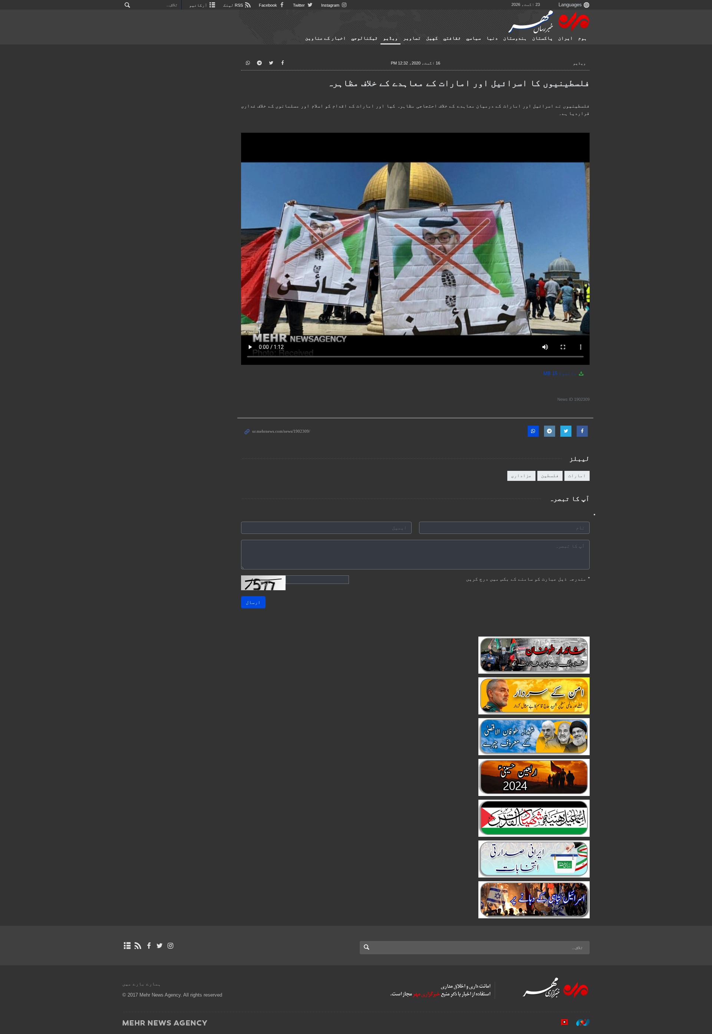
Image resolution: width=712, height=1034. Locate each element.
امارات (577, 475)
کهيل (432, 38)
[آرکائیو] (127, 945)
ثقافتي (452, 38)
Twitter (299, 5)
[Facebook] (148, 945)
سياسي (473, 38)
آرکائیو (198, 5)
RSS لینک (233, 5)
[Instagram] (170, 945)
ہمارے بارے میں (141, 984)
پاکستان (542, 38)
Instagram (330, 5)
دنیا (492, 38)
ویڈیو (390, 38)
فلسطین (550, 475)
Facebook (268, 5)
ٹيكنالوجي (364, 38)
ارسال (253, 602)
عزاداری (521, 475)
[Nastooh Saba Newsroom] (579, 1022)
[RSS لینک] (137, 945)
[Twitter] (159, 945)
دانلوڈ (560, 373)
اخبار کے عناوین (325, 38)
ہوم (582, 38)
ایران (565, 38)
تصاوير (412, 38)
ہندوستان (515, 38)
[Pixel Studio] (561, 1022)
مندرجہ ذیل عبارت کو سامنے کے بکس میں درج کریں (528, 579)
